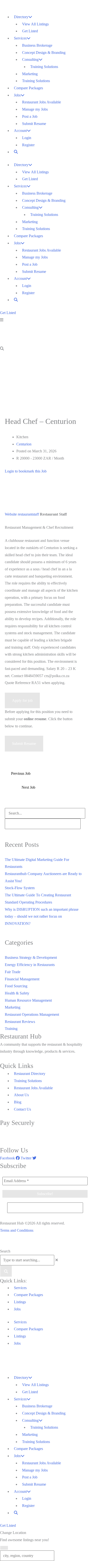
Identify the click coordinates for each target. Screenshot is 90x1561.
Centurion (23, 444)
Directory (21, 17)
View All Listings (35, 24)
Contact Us (22, 1109)
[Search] (6, 1271)
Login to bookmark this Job (26, 471)
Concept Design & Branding (44, 53)
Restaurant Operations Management (32, 1014)
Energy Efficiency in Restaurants (30, 965)
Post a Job (29, 116)
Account (20, 131)
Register (28, 145)
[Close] (4, 1548)
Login (26, 138)
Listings (20, 1302)
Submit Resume (34, 124)
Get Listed (30, 31)
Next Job (28, 787)
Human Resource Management (28, 1000)
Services (20, 38)
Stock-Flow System (20, 888)
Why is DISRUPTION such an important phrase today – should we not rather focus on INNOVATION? (41, 916)
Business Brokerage (37, 45)
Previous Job (20, 773)
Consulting (30, 59)
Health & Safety (17, 993)
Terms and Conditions (16, 1230)
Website (11, 514)
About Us (21, 1095)
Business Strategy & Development (31, 957)
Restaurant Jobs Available (41, 102)
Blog (17, 1102)
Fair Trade (12, 972)
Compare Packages (28, 88)
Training (11, 1029)
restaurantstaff (28, 514)
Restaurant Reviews (20, 1022)
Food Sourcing (16, 986)
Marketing (30, 74)
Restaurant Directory (29, 1074)
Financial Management (22, 979)
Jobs (17, 95)
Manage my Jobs (35, 109)
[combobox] (27, 1260)
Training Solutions (44, 67)
